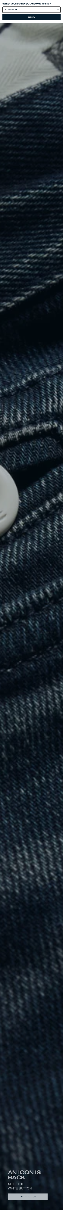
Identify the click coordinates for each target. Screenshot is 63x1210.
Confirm (31, 17)
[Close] (31, 605)
